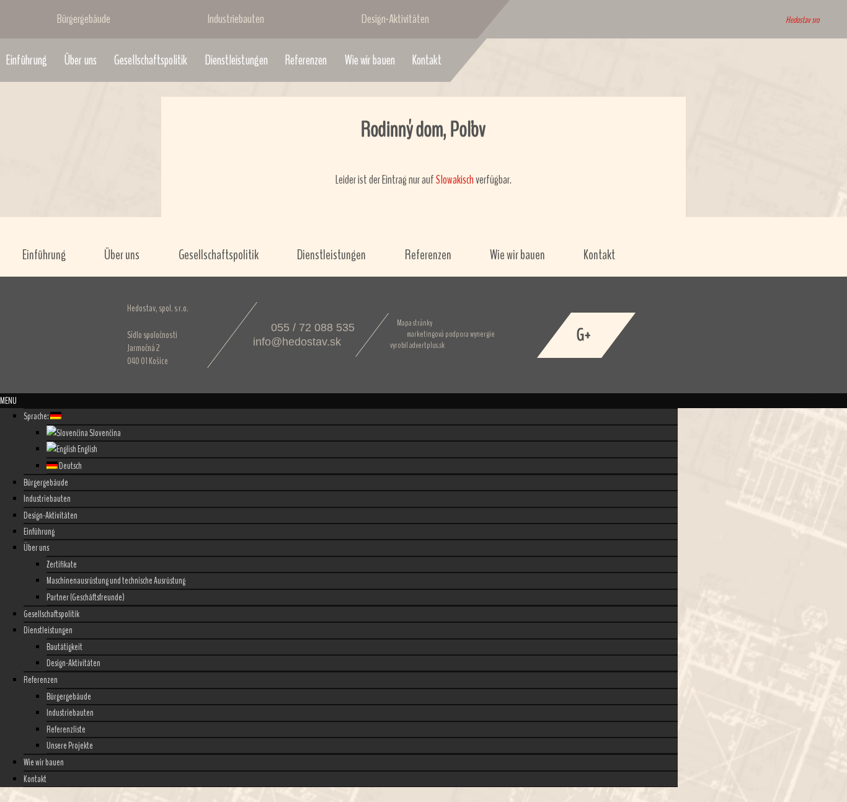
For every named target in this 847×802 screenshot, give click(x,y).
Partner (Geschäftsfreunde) (86, 597)
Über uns (80, 60)
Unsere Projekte (70, 745)
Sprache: (37, 416)
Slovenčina (104, 433)
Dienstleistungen (236, 60)
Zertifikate (62, 564)
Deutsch (70, 466)
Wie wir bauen (370, 60)
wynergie (482, 334)
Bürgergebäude (83, 19)
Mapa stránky (414, 323)
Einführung (44, 255)
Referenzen (306, 60)
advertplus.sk (427, 345)
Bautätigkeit (64, 647)
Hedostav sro (802, 20)
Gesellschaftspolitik (150, 60)
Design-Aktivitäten (395, 19)
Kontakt (426, 60)
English (86, 449)
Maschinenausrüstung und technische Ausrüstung (116, 580)
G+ (584, 334)
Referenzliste (66, 729)
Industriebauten (236, 19)
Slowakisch (455, 180)
